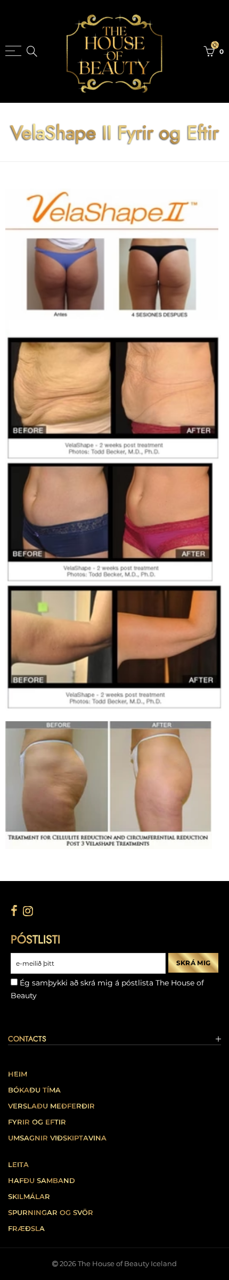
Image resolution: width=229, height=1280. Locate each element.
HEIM (17, 1074)
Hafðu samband (41, 1181)
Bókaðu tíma (34, 1090)
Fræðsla (26, 1229)
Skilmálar (29, 1197)
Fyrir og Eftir (37, 1122)
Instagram (28, 911)
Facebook (14, 911)
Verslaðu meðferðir (51, 1106)
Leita (18, 1165)
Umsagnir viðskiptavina (57, 1138)
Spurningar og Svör (50, 1213)
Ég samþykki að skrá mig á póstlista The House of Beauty (107, 989)
